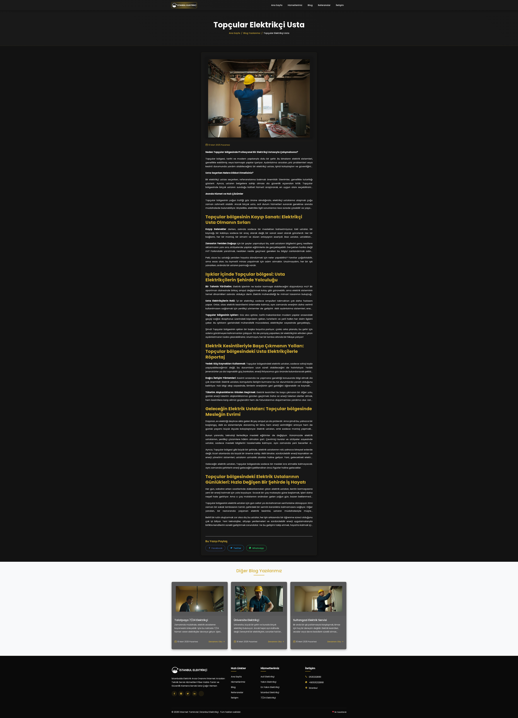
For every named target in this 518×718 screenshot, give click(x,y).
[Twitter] (187, 693)
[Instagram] (181, 693)
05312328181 (315, 676)
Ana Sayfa (276, 5)
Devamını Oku (215, 641)
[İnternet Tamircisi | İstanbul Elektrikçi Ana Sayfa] (184, 5)
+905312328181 (316, 682)
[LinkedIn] (194, 693)
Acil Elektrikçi (267, 676)
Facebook (216, 548)
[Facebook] (174, 693)
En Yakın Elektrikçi (270, 687)
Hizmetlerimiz (295, 5)
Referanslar (324, 5)
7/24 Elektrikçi (268, 697)
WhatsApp (258, 548)
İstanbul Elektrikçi (270, 692)
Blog (310, 5)
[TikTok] (201, 693)
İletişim (340, 5)
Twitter (237, 548)
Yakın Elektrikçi (268, 681)
